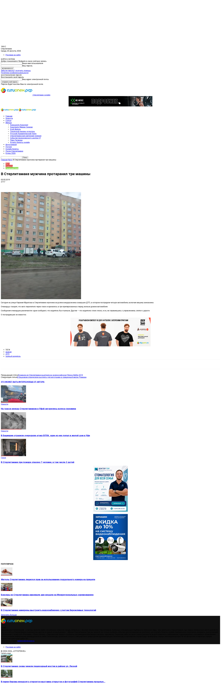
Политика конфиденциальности (14, 73)
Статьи (8, 120)
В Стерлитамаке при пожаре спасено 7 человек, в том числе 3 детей (37, 462)
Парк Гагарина (16, 140)
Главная (9, 116)
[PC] (110, 106)
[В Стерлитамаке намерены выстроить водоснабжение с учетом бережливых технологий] (6, 606)
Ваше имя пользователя (32, 63)
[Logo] (10, 112)
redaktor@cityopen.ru (25, 641)
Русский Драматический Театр (23, 134)
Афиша (9, 123)
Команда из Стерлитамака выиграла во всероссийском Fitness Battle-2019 (50, 375)
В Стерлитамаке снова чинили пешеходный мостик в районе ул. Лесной (39, 666)
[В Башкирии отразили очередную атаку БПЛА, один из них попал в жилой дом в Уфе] (13, 429)
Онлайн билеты (12, 149)
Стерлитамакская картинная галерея (25, 136)
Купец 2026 (11, 153)
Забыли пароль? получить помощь (16, 71)
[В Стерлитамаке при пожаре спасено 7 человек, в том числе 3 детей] (13, 455)
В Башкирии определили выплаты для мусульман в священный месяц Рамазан (51, 377)
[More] (72, 185)
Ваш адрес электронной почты (35, 79)
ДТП (7, 354)
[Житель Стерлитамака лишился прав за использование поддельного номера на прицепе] (6, 575)
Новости (9, 118)
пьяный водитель (13, 356)
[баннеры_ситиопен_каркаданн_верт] (110, 559)
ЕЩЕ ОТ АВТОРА (36, 382)
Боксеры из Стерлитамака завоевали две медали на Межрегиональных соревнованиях (47, 595)
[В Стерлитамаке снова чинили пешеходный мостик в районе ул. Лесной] (6, 662)
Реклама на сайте (13, 55)
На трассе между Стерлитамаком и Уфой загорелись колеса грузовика (38, 408)
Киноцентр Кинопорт (19, 125)
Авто (10, 160)
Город (3, 458)
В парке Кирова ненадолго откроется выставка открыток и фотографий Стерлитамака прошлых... (53, 681)
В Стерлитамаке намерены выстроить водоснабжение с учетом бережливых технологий (48, 610)
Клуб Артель (15, 129)
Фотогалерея (11, 144)
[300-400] (110, 511)
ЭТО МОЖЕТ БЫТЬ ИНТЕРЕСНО (15, 382)
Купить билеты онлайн (20, 142)
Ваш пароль (27, 66)
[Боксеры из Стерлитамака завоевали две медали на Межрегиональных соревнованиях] (6, 590)
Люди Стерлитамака (14, 151)
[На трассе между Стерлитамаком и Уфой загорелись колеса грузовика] (13, 402)
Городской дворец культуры (22, 131)
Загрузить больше (9, 615)
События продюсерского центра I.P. (25, 138)
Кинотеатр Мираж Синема (21, 127)
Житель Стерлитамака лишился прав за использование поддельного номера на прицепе (48, 579)
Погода (9, 147)
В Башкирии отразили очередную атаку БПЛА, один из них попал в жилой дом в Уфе (45, 435)
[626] (110, 346)
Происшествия (12, 168)
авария (9, 352)
